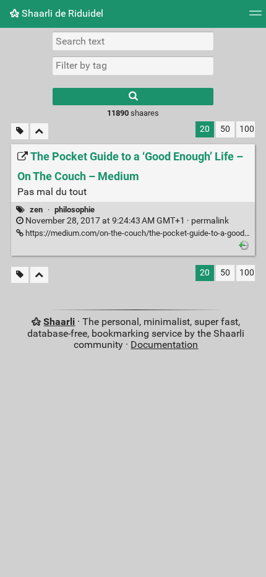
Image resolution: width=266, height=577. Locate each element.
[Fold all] (39, 131)
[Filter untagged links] (19, 131)
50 (225, 129)
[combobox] (133, 65)
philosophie (74, 209)
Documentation (164, 344)
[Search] (133, 96)
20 (205, 129)
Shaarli (59, 322)
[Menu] (255, 17)
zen (36, 209)
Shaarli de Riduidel (61, 13)
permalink (126, 220)
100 (246, 129)
